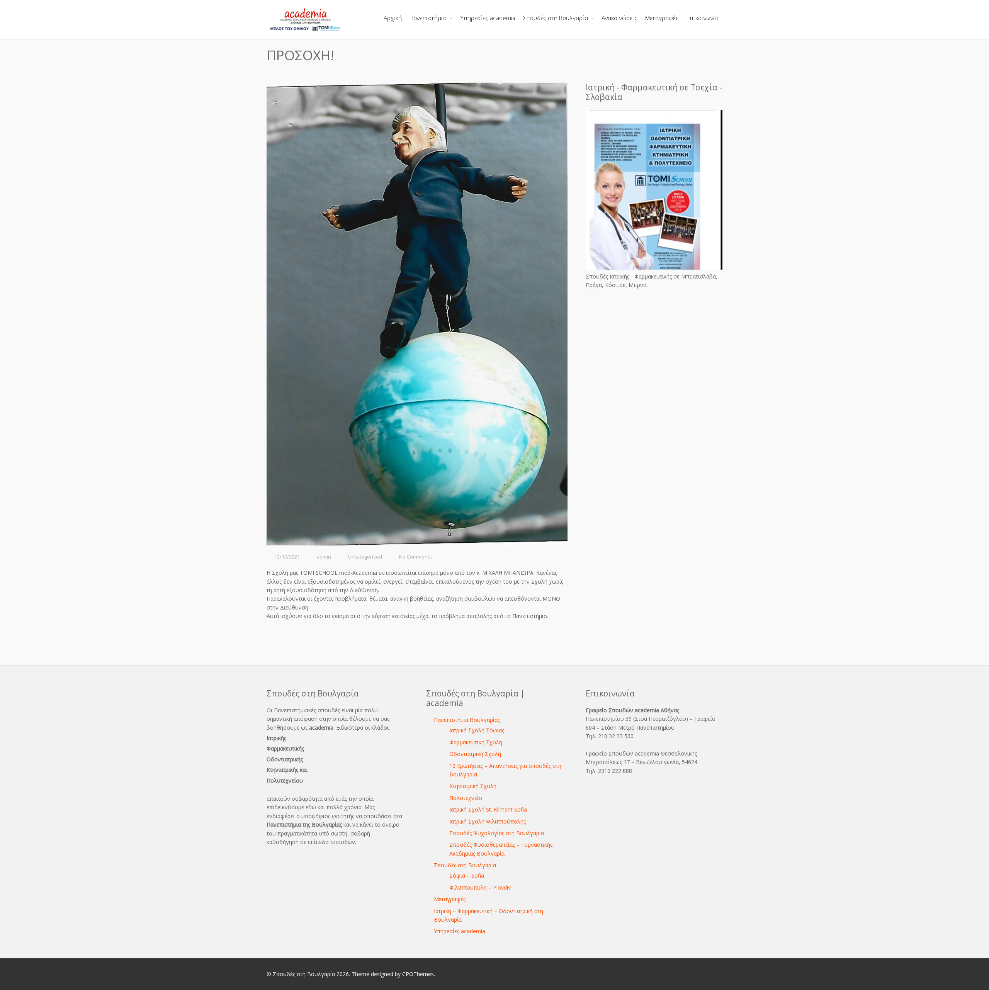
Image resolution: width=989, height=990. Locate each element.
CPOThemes (418, 974)
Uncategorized (365, 557)
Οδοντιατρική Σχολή (475, 753)
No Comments (415, 557)
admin (324, 557)
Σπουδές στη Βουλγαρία (465, 865)
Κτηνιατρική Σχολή (472, 786)
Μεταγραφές (450, 899)
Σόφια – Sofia (466, 875)
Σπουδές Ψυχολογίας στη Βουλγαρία (496, 833)
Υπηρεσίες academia (459, 931)
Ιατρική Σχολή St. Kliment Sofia (488, 809)
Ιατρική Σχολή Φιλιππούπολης (487, 821)
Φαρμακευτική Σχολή (475, 742)
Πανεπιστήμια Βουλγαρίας (467, 719)
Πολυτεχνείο (465, 798)
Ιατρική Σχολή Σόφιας (476, 730)
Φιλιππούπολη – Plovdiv (480, 887)
